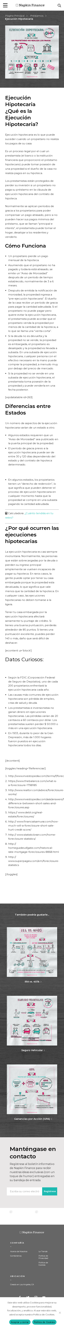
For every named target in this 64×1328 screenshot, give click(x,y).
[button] (5, 5)
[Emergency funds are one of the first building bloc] (44, 1216)
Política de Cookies (43, 1263)
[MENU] (5, 5)
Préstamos (36, 15)
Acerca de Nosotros (18, 1251)
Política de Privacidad (43, 1257)
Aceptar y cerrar (20, 1322)
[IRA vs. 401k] (32, 952)
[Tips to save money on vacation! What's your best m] (32, 1216)
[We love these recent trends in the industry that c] (6, 1216)
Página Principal (14, 15)
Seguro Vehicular (32, 1050)
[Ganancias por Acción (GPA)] (32, 1089)
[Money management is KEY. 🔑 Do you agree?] (57, 1216)
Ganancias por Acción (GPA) (32, 1118)
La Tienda (43, 1251)
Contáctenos (16, 1256)
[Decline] (59, 1312)
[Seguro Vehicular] (32, 1021)
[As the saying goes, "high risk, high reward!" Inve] (19, 1216)
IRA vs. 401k (32, 981)
